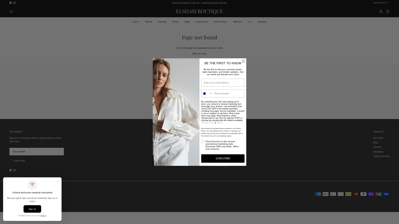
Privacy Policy (207, 122)
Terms (220, 122)
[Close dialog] (243, 61)
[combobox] (207, 93)
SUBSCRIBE (223, 158)
